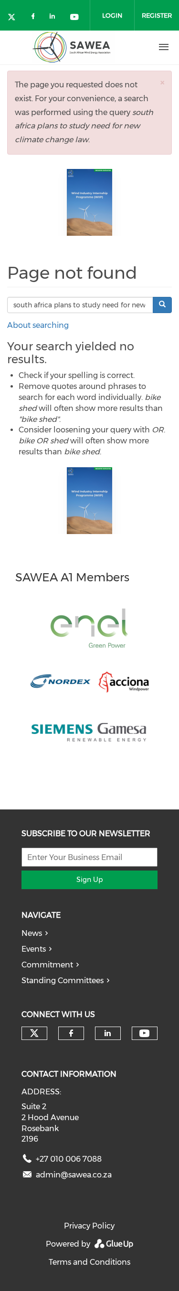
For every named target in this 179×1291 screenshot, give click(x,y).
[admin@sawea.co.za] (27, 1176)
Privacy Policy (89, 1225)
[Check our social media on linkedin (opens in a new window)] (55, 17)
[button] (162, 82)
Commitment (47, 964)
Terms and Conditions (89, 1262)
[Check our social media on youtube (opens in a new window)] (75, 17)
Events (33, 949)
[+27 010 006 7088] (27, 1160)
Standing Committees (62, 980)
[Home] (73, 47)
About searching (38, 325)
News (31, 933)
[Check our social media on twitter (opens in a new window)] (15, 17)
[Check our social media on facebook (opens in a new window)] (35, 17)
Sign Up (89, 879)
